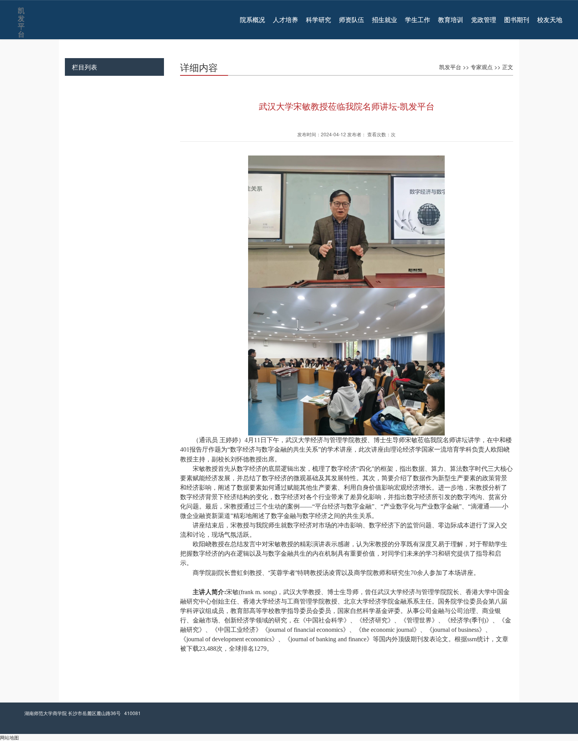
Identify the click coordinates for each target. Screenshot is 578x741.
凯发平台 (21, 12)
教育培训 (450, 20)
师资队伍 (351, 20)
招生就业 (384, 20)
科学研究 (318, 20)
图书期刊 (516, 20)
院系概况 (252, 20)
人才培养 (285, 20)
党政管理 (483, 20)
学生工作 (417, 20)
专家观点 (482, 67)
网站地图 (9, 737)
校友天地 (549, 20)
